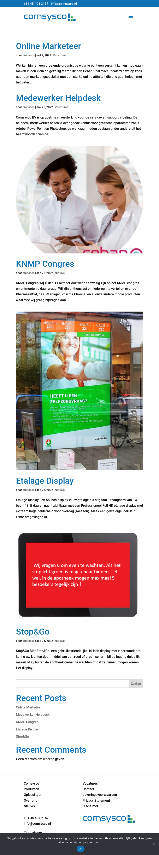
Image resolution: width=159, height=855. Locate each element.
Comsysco (31, 783)
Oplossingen (33, 795)
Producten (31, 789)
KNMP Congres (45, 264)
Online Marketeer (48, 46)
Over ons (30, 800)
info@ (64, 4)
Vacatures (59, 55)
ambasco (29, 55)
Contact (88, 789)
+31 (36, 4)
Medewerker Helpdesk (58, 98)
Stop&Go (32, 632)
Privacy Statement (96, 800)
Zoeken (136, 683)
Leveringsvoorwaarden (100, 795)
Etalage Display (45, 481)
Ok (80, 848)
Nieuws (60, 273)
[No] (154, 844)
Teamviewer (33, 832)
